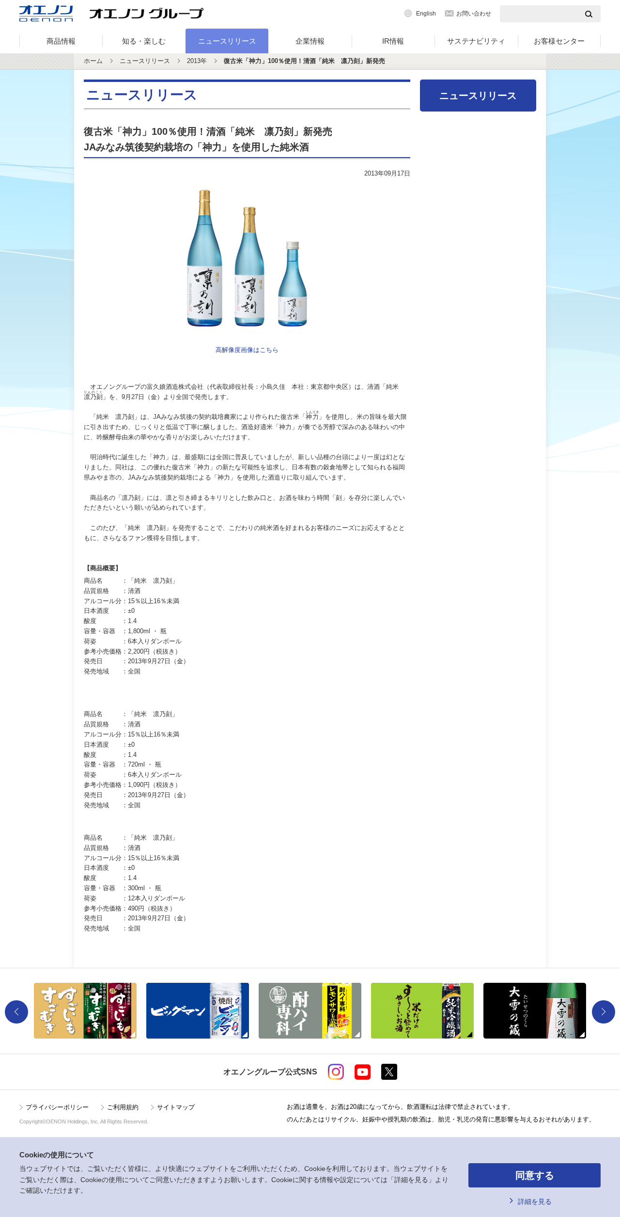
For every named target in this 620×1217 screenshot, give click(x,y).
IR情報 (393, 41)
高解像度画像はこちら (247, 349)
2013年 (197, 60)
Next (603, 1012)
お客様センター (559, 41)
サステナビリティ (476, 41)
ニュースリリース (227, 41)
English (426, 13)
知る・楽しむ (144, 41)
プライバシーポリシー (57, 1107)
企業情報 (310, 41)
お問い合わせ (473, 13)
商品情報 (61, 41)
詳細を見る (535, 1201)
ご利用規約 (123, 1107)
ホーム (93, 60)
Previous (16, 1012)
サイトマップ (176, 1107)
